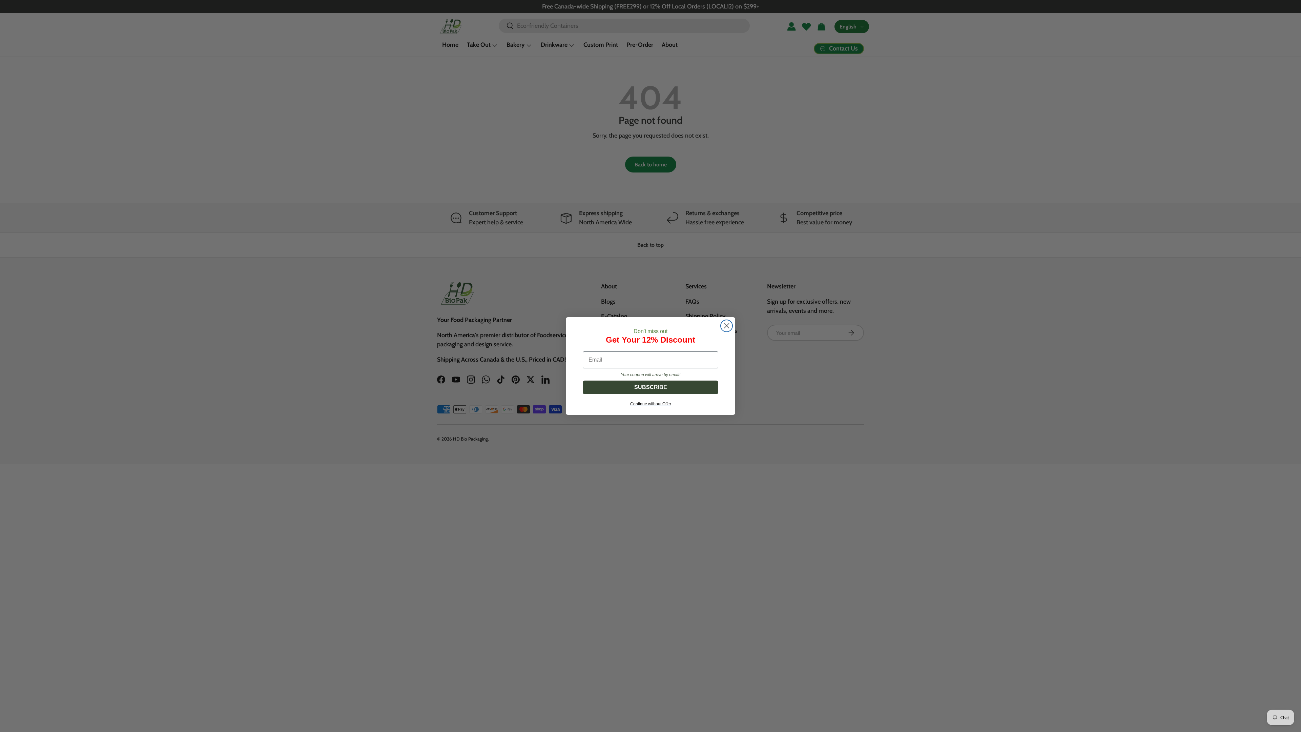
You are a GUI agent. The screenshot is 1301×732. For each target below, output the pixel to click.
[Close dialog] (726, 326)
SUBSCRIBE (650, 387)
